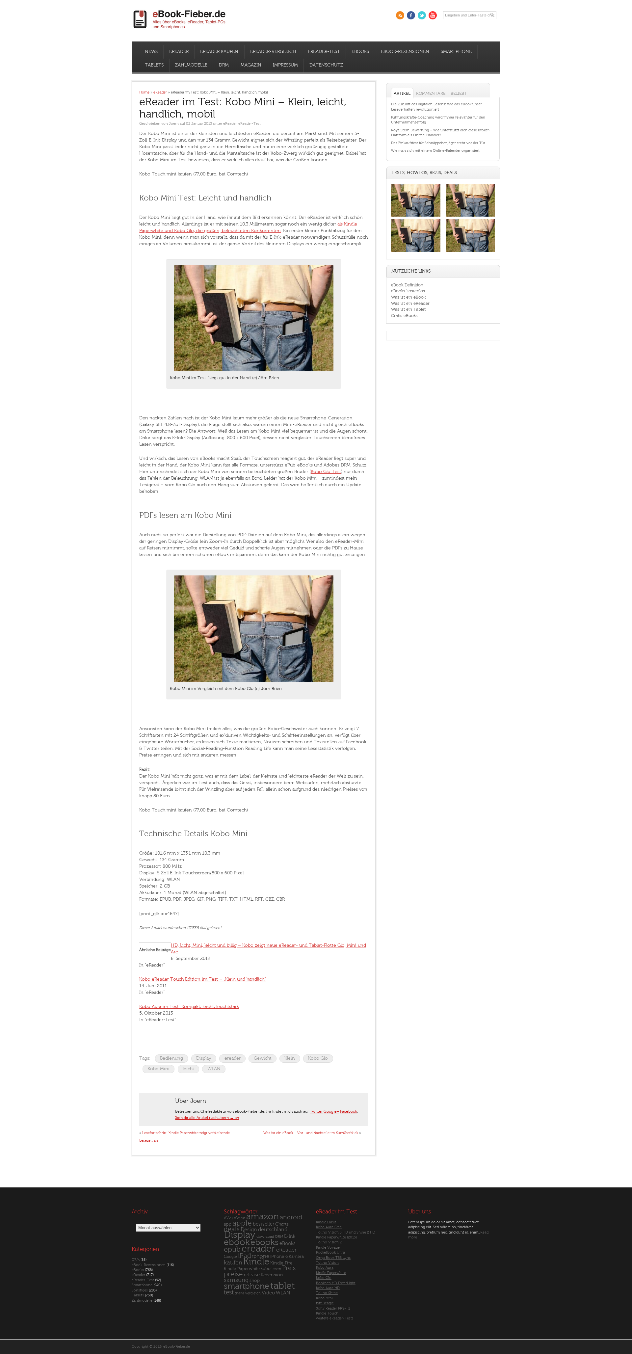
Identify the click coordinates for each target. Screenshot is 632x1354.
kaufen (233, 1262)
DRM (224, 65)
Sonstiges (140, 1290)
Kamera (296, 1256)
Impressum (285, 65)
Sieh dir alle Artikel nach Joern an (207, 1117)
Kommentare (430, 93)
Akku (228, 1218)
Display (203, 1058)
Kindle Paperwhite (242, 1268)
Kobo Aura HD (328, 1288)
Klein (289, 1058)
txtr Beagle (325, 1303)
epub (232, 1250)
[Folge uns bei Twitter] (421, 15)
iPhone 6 (279, 1256)
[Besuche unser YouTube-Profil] (432, 15)
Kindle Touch (327, 1313)
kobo (266, 1269)
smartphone (246, 1286)
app (227, 1224)
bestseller (263, 1224)
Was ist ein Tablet (408, 309)
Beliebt (459, 93)
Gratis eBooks (404, 315)
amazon (262, 1217)
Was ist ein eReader (410, 303)
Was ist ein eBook (408, 297)
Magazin (251, 65)
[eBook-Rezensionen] (415, 252)
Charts (282, 1224)
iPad (244, 1256)
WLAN (214, 1069)
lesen (276, 1269)
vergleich (253, 1293)
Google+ (331, 1111)
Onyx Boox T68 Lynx (333, 1258)
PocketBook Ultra (330, 1252)
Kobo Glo (318, 1058)
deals (232, 1229)
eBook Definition (407, 284)
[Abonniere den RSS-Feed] (400, 15)
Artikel (402, 93)
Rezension (272, 1275)
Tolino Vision (327, 1263)
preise (233, 1274)
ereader (232, 1058)
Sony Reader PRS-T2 (333, 1308)
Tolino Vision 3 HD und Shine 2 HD (345, 1232)
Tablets (154, 65)
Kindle (256, 1261)
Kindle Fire (281, 1263)
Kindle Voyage (328, 1247)
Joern (174, 123)
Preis (289, 1268)
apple (242, 1223)
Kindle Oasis (326, 1222)
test (229, 1292)
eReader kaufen (219, 51)
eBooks (360, 51)
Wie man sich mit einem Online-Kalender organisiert (435, 150)
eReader (179, 51)
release (252, 1275)
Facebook (348, 1111)
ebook (237, 1242)
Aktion (239, 1218)
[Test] (415, 216)
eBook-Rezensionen (405, 51)
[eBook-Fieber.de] (180, 30)
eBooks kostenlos (408, 290)
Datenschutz (326, 65)
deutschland (272, 1230)
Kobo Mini (158, 1069)
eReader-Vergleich (273, 51)
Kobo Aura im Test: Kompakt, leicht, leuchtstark (189, 1006)
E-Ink (289, 1236)
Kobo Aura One (329, 1227)
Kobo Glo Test (326, 471)
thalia (239, 1293)
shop (255, 1280)
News (151, 51)
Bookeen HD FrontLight (336, 1283)
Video (268, 1293)
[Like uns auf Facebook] (411, 15)
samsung (236, 1280)
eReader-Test (324, 51)
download (265, 1237)
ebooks (264, 1242)
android (291, 1217)
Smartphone (456, 51)
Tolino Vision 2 (329, 1242)
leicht (188, 1069)
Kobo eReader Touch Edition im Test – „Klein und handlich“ (202, 979)
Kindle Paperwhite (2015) (336, 1237)
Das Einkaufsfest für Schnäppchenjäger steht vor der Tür (438, 143)
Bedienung (171, 1058)
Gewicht (263, 1058)
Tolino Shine (327, 1293)
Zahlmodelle (191, 65)
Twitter (316, 1111)
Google (230, 1257)
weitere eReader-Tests (335, 1318)
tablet (282, 1286)
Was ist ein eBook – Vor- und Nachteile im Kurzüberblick (310, 1133)
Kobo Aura (324, 1268)
